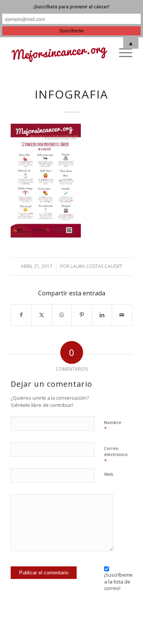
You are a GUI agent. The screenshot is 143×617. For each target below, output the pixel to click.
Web (108, 474)
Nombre (112, 425)
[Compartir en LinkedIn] (102, 315)
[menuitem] (121, 52)
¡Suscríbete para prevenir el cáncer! (71, 6)
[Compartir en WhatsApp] (62, 315)
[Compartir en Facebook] (21, 315)
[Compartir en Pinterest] (82, 315)
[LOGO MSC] (59, 52)
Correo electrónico (116, 454)
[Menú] (121, 52)
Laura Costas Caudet (96, 266)
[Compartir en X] (41, 315)
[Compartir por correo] (122, 315)
